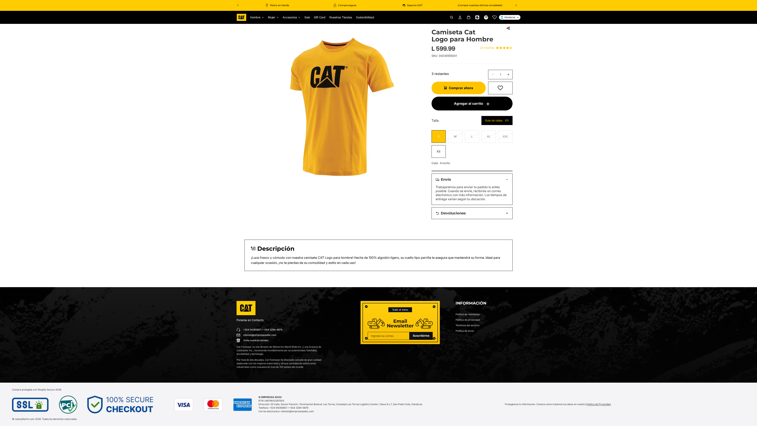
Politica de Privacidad (598, 404)
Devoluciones (453, 213)
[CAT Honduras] (246, 308)
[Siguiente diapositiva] (516, 5)
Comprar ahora (461, 88)
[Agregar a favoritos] (500, 88)
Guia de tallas (493, 120)
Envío (446, 179)
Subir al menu (400, 309)
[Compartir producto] (508, 28)
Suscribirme (421, 335)
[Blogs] (477, 17)
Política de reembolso (468, 314)
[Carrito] (468, 17)
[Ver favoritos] (494, 17)
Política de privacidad (468, 319)
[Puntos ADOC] (486, 17)
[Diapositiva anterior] (238, 5)
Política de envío (465, 330)
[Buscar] (451, 17)
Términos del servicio (467, 325)
